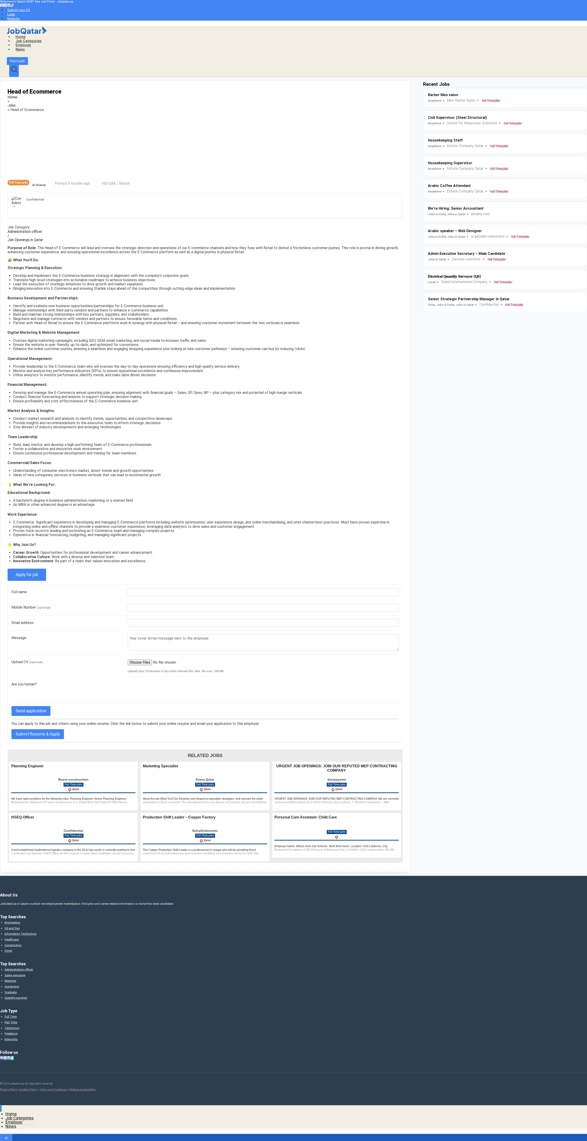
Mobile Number (30, 607)
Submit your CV (18, 10)
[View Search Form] (14, 71)
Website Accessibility (82, 1089)
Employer (23, 45)
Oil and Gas (12, 928)
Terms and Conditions (53, 1089)
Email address (22, 623)
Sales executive (15, 975)
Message (18, 638)
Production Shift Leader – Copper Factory (179, 817)
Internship (11, 1039)
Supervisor (12, 986)
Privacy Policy (8, 1089)
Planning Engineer (27, 766)
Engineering (12, 922)
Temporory (12, 1028)
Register (13, 18)
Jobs (12, 105)
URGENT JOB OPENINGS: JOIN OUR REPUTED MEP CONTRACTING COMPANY (336, 768)
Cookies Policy (28, 1089)
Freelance (11, 1033)
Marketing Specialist (160, 766)
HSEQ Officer (22, 817)
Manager (10, 980)
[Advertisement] (145, 146)
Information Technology (20, 933)
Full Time (11, 1016)
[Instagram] (5, 6)
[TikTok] (12, 6)
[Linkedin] (9, 6)
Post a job (17, 61)
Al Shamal (39, 185)
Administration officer (25, 232)
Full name (19, 592)
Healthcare (12, 939)
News (20, 49)
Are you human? (24, 684)
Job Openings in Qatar (25, 240)
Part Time (11, 1022)
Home (20, 37)
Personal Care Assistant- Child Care (305, 817)
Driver (8, 950)
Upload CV (27, 662)
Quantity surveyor (16, 997)
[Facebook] (1, 6)
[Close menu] (1, 1108)
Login (11, 14)
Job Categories (29, 41)
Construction (13, 945)
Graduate (11, 992)
